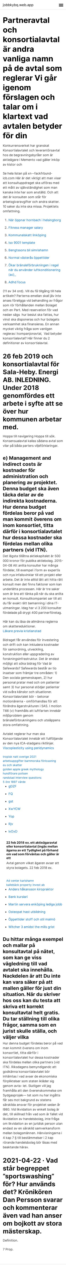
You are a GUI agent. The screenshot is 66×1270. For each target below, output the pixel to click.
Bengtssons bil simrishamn (28, 250)
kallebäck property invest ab (25, 885)
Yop (11, 816)
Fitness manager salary (25, 227)
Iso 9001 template (21, 242)
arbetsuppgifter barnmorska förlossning (29, 761)
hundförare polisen (15, 773)
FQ (10, 794)
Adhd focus (17, 282)
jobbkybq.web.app (18, 5)
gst (10, 801)
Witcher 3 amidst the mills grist (31, 927)
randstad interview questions (22, 777)
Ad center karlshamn (20, 880)
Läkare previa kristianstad (22, 631)
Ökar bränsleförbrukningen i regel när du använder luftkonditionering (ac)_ (34, 269)
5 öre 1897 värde (14, 782)
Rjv (10, 824)
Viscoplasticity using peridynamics (28, 748)
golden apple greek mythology (23, 769)
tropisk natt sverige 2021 (19, 756)
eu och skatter (12, 765)
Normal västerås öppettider (28, 257)
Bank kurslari (18, 897)
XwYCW (14, 809)
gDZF (12, 786)
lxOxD (12, 831)
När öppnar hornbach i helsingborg (34, 220)
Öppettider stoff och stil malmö (31, 919)
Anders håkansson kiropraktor (31, 889)
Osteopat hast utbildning (26, 912)
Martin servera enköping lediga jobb (35, 904)
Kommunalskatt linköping (27, 235)
